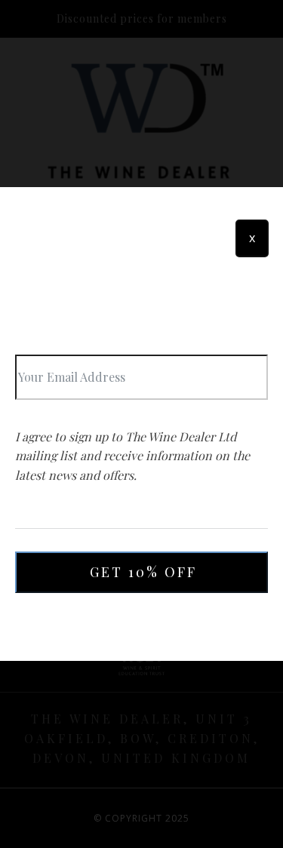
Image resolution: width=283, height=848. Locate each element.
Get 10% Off (143, 572)
